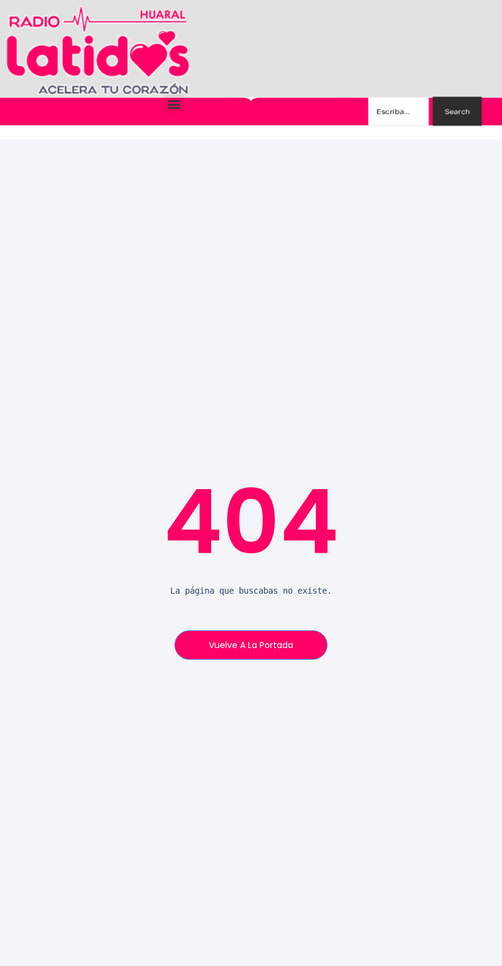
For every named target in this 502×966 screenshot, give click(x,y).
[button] (173, 104)
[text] (251, 590)
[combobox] (398, 111)
